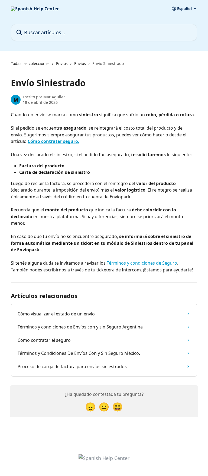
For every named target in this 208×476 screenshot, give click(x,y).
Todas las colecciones (30, 63)
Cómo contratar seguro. (53, 141)
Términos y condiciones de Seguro (142, 263)
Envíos (62, 63)
